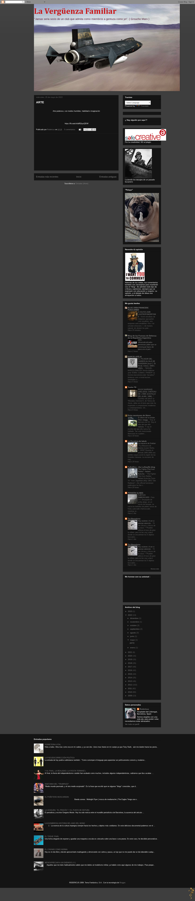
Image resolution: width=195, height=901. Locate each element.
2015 (130, 674)
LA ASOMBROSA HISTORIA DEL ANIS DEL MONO (65, 823)
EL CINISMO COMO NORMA (56, 849)
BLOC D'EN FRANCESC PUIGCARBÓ (138, 309)
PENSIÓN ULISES (135, 493)
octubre (133, 625)
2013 (130, 681)
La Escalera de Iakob (137, 441)
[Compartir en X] (89, 129)
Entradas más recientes (47, 177)
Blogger (122, 883)
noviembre (135, 622)
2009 (130, 696)
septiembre (135, 629)
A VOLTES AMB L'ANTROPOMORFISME (147, 314)
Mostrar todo (155, 569)
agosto (133, 633)
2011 (130, 688)
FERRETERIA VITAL (53, 745)
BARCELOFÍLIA (135, 357)
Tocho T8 (132, 387)
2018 (130, 663)
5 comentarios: (70, 129)
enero (133, 648)
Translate (145, 106)
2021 (130, 652)
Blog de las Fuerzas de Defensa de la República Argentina (142, 337)
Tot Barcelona (134, 519)
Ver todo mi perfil (132, 724)
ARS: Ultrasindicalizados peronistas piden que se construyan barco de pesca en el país (147, 344)
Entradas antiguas (107, 177)
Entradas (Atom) (82, 184)
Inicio (78, 177)
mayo (132, 640)
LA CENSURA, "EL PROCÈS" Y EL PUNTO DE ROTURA (67, 810)
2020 (130, 656)
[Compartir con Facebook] (92, 129)
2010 (130, 692)
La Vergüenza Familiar (75, 12)
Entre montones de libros (139, 415)
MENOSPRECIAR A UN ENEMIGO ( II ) (60, 863)
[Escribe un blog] (87, 129)
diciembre (134, 618)
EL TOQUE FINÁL (52, 836)
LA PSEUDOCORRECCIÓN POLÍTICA (60, 758)
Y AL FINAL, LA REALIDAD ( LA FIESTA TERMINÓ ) (65, 771)
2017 (130, 667)
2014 (130, 678)
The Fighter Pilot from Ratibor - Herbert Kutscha (146, 471)
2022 (130, 615)
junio (132, 636)
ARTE (40, 102)
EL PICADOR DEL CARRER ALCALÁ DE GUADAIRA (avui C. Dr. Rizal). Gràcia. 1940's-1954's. (147, 363)
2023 (130, 611)
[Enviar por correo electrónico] (84, 129)
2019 (130, 659)
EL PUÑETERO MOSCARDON (57, 797)
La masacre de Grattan (147, 443)
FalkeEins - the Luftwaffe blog (141, 467)
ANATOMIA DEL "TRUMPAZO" (57, 784)
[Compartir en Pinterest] (94, 129)
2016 (130, 670)
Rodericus (144, 709)
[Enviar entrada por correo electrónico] (80, 129)
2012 (130, 685)
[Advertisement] (76, 151)
